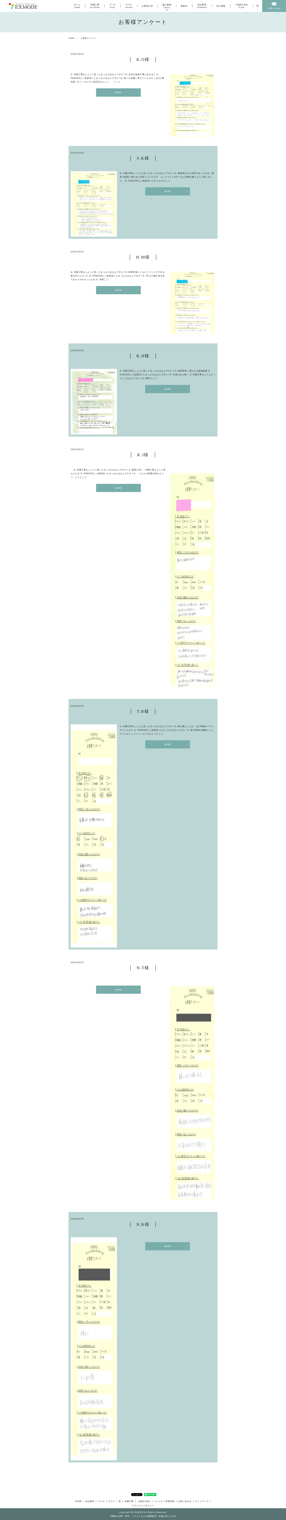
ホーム (77, 5)
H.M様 (143, 257)
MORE (118, 92)
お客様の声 (147, 6)
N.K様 (143, 1224)
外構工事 (95, 5)
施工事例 (166, 6)
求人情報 (220, 6)
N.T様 (143, 967)
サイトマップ (202, 1501)
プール (112, 5)
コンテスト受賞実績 (164, 1501)
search (257, 6)
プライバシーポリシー (143, 1505)
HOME (71, 38)
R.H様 (142, 356)
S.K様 (143, 158)
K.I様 (143, 454)
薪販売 (184, 6)
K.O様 (143, 59)
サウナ (128, 5)
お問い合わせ (274, 8)
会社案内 (202, 5)
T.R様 (143, 711)
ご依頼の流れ (241, 5)
